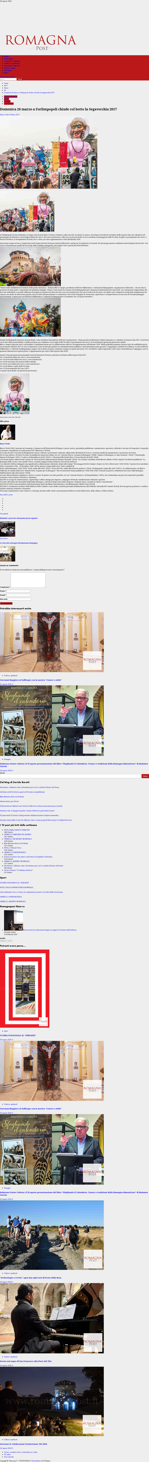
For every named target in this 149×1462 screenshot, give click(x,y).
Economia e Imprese (12, 66)
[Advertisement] (74, 17)
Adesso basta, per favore (9, 801)
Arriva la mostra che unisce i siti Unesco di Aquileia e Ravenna (28, 857)
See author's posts (6, 495)
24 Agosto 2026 (6, 684)
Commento (5, 587)
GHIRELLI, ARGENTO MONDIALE (17, 861)
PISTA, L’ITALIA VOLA (12, 848)
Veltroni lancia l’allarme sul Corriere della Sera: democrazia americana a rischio (31, 806)
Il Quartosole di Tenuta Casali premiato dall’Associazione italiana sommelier (29, 815)
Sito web (3, 599)
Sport (6, 73)
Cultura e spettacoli (11, 63)
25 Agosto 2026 (6, 1040)
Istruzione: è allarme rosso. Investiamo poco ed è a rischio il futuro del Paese (29, 787)
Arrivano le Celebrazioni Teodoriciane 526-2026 (23, 1444)
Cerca (2, 773)
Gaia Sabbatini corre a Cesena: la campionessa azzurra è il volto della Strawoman (31, 892)
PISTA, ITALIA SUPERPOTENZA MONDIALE (16, 887)
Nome (3, 591)
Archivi (2, 938)
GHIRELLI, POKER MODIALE (15, 852)
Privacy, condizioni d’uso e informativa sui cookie (20, 1452)
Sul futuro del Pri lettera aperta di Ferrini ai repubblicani (22, 792)
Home (6, 56)
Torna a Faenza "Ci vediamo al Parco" (18, 870)
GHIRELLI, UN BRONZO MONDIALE (18, 839)
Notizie (6, 99)
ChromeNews (36, 1461)
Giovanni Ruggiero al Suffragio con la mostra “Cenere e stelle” (31, 680)
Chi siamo (8, 70)
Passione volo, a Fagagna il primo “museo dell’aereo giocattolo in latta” (27, 811)
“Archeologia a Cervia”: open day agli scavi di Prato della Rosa (30, 1277)
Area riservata (9, 1457)
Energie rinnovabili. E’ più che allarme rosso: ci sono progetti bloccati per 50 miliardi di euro (36, 820)
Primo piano (8, 59)
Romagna (7, 101)
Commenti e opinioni (12, 61)
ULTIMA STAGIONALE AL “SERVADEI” (14, 883)
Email (3, 595)
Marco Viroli (4, 115)
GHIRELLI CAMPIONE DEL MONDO (17, 834)
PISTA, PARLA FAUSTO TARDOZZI (17, 830)
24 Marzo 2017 (14, 115)
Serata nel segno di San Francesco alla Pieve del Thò (25, 1361)
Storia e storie (9, 68)
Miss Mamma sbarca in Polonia (12, 797)
